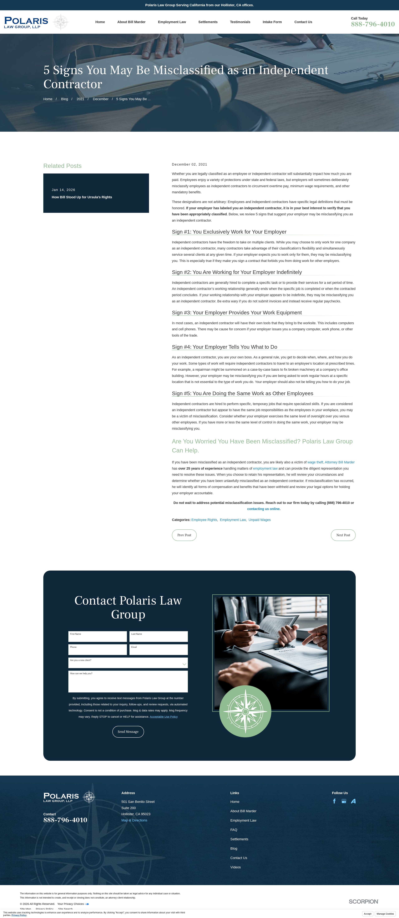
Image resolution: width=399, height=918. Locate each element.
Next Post (343, 535)
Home (234, 802)
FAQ (233, 830)
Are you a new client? (80, 660)
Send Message (128, 732)
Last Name (136, 634)
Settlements (239, 839)
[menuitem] (25, 909)
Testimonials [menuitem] (240, 22)
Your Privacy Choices (71, 904)
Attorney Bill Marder (340, 462)
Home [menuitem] (100, 22)
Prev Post (184, 535)
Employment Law (233, 520)
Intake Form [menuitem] (272, 22)
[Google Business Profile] (343, 801)
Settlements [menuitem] (208, 22)
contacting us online (263, 509)
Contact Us (238, 858)
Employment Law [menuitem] (172, 22)
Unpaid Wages (260, 520)
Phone (73, 647)
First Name (75, 634)
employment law (265, 468)
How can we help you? (81, 673)
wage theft (315, 462)
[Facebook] (334, 801)
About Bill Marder (243, 811)
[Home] (36, 22)
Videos (235, 867)
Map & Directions (134, 820)
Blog (233, 848)
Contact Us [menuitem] (303, 22)
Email (134, 647)
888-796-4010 (373, 24)
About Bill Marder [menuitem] (131, 22)
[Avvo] (353, 801)
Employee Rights (204, 520)
